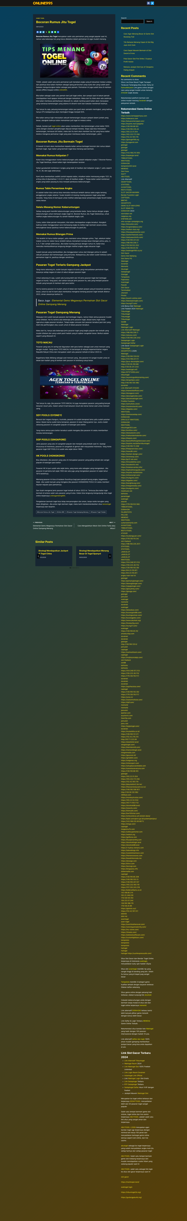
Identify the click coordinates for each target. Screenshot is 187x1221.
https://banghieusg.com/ (130, 483)
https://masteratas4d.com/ (131, 406)
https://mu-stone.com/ (130, 930)
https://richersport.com (130, 763)
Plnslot (123, 295)
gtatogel (124, 145)
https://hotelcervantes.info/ (131, 467)
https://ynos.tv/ (127, 697)
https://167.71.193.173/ (130, 803)
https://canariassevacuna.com (133, 768)
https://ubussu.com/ (129, 335)
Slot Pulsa (125, 171)
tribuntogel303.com (129, 428)
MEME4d (146, 1021)
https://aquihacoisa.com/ (130, 686)
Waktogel (124, 261)
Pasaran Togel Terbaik (98, 512)
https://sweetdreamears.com (132, 853)
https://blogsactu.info (129, 869)
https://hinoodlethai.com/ (131, 462)
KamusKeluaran (127, 88)
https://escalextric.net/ (130, 465)
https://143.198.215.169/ (130, 153)
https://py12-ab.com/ (129, 459)
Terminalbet (125, 290)
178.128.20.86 (126, 906)
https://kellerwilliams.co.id (131, 890)
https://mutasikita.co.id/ (130, 731)
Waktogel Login (127, 327)
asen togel (125, 922)
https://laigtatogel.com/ (130, 726)
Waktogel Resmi (130, 1064)
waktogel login (126, 1187)
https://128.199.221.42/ (130, 240)
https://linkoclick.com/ (129, 224)
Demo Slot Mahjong (128, 256)
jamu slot (124, 723)
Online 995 (60, 512)
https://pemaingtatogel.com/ (132, 581)
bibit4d (124, 914)
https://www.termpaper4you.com (134, 116)
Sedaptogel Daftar (128, 343)
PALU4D (124, 515)
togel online (56, 126)
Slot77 (123, 174)
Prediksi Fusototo (128, 401)
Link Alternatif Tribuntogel (134, 1061)
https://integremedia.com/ (131, 486)
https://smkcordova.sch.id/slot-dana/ (135, 816)
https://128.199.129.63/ (130, 356)
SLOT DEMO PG (127, 208)
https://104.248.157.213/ (130, 562)
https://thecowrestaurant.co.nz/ (133, 787)
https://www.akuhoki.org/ (131, 620)
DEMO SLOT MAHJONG (130, 206)
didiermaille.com (127, 871)
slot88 (123, 663)
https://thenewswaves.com (131, 856)
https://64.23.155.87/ (129, 570)
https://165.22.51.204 (129, 132)
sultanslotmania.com (129, 523)
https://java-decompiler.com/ (132, 361)
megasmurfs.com (128, 829)
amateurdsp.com (127, 634)
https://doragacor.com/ (130, 393)
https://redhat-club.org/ (130, 229)
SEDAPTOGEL (126, 182)
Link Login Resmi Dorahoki (134, 1072)
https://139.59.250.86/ (130, 364)
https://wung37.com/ (129, 303)
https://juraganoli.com (129, 142)
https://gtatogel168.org (130, 140)
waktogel (124, 499)
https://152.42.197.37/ (129, 911)
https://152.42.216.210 (129, 737)
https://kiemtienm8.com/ (130, 747)
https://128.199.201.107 (130, 882)
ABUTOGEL (125, 177)
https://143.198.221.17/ (130, 359)
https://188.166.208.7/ (129, 243)
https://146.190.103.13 (129, 879)
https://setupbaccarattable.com (133, 766)
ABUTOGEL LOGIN (128, 1127)
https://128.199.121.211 (130, 734)
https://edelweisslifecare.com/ (133, 935)
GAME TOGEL (40, 18)
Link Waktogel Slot (131, 1067)
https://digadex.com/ (129, 409)
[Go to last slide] (38, 556)
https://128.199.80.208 (130, 877)
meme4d (124, 602)
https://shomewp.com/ (130, 457)
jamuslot (124, 597)
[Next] (109, 556)
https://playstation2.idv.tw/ (131, 784)
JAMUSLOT (125, 552)
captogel (124, 650)
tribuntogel (125, 375)
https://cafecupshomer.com (131, 832)
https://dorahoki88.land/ (130, 805)
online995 (63, 90)
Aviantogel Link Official (133, 1075)
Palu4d (124, 285)
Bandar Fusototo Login (130, 195)
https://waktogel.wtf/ (129, 369)
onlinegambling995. (58, 496)
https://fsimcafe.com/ (129, 811)
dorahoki (124, 385)
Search (124, 18)
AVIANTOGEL (126, 187)
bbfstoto (124, 494)
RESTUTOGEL (126, 190)
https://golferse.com (129, 837)
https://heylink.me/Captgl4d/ (132, 124)
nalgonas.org (126, 216)
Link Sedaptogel (130, 1081)
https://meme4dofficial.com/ (132, 391)
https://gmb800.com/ (129, 758)
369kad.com (126, 795)
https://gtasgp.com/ (128, 591)
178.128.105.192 (127, 898)
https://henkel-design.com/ (131, 454)
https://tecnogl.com (128, 866)
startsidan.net (126, 214)
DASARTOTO (126, 203)
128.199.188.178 (127, 903)
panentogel (125, 496)
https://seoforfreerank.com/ (132, 235)
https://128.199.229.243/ (130, 338)
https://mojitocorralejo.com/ (132, 657)
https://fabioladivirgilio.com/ (132, 301)
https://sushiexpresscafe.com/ (139, 953)
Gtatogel (124, 274)
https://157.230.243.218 (130, 887)
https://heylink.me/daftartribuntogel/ (135, 443)
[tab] (70, 567)
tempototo (125, 940)
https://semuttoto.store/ (130, 404)
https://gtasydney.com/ (130, 589)
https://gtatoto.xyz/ (128, 908)
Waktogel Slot (143, 1093)
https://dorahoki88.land (130, 845)
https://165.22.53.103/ (129, 800)
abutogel (124, 1146)
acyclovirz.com (127, 716)
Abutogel (124, 269)
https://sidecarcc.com (129, 118)
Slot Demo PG (126, 258)
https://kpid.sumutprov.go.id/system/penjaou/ (139, 819)
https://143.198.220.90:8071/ (132, 821)
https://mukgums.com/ (130, 478)
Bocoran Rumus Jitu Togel (45, 512)
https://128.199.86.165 (129, 126)
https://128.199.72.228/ (130, 446)
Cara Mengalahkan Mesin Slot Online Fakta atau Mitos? (96, 525)
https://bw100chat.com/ (130, 813)
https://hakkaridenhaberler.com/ (133, 435)
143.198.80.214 (127, 893)
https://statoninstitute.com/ (131, 700)
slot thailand (126, 541)
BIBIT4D (124, 200)
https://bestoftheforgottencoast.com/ (135, 441)
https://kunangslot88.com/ (131, 613)
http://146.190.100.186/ (130, 383)
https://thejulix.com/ (129, 438)
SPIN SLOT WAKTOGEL (130, 420)
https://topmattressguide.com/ (133, 470)
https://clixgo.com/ (128, 824)
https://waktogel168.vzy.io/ (131, 251)
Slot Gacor (125, 253)
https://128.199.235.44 (130, 129)
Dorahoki (142, 101)
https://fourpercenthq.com (131, 840)
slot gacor (125, 1177)
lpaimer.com (126, 713)
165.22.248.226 (127, 895)
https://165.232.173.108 (130, 134)
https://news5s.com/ (129, 808)
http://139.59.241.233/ (130, 367)
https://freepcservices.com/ (131, 449)
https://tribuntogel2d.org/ (131, 1192)
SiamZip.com (126, 718)
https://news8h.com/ (129, 451)
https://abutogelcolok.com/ (131, 396)
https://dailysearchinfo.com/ (132, 237)
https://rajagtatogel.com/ (130, 586)
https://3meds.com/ (129, 932)
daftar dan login (138, 1039)
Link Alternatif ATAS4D (130, 388)
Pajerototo (125, 280)
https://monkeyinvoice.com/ (132, 797)
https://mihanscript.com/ (130, 475)
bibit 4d (124, 916)
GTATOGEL (125, 185)
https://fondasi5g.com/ (130, 623)
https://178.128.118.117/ (130, 676)
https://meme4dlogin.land (131, 750)
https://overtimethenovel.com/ (133, 924)
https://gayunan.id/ (128, 755)
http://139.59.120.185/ (129, 792)
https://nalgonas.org (129, 760)
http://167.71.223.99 (129, 739)
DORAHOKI (125, 163)
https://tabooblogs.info (130, 850)
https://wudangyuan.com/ (131, 536)
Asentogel (125, 282)
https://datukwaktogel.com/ (132, 399)
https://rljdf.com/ (127, 702)
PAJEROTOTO (126, 512)
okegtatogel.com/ (128, 745)
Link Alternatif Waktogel (130, 330)
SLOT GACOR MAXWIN (130, 192)
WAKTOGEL (125, 161)
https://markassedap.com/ (131, 414)
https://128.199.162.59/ (130, 568)
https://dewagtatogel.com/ (131, 583)
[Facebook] (148, 3)
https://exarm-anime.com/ (131, 298)
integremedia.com (128, 753)
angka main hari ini (128, 575)
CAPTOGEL (125, 198)
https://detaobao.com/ (130, 610)
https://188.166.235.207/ (130, 544)
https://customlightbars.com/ (132, 937)
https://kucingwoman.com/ (131, 615)
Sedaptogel (125, 272)
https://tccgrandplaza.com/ (131, 227)
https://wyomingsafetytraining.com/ (135, 377)
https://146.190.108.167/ (130, 789)
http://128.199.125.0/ (129, 644)
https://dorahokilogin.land (131, 842)
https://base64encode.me (131, 858)
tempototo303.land (128, 166)
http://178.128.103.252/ (130, 245)
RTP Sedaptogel (130, 1084)
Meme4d (124, 266)
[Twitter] (152, 3)
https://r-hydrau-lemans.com (132, 848)
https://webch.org (128, 834)
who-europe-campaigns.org (132, 221)
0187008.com (126, 219)
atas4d (124, 502)
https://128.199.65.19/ (129, 248)
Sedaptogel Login (128, 340)
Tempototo (125, 277)
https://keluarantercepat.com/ (132, 121)
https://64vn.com (128, 864)
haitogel (124, 948)
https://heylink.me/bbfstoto (131, 472)
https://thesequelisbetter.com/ (133, 232)
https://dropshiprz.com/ (130, 380)
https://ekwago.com (129, 861)
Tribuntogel (125, 311)
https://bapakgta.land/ (130, 155)
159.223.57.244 (127, 900)
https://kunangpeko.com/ (131, 618)
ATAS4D (124, 93)
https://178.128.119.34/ (130, 539)
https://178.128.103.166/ (130, 504)
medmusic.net (126, 491)
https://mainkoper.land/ (130, 1182)
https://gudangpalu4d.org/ (131, 1197)
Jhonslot (124, 293)
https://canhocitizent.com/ (131, 652)
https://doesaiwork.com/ (130, 433)
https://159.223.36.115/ (130, 565)
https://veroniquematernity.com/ (133, 927)
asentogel (125, 919)
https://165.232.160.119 (130, 885)
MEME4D (124, 169)
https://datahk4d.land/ (130, 742)
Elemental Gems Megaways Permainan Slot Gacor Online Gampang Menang (52, 525)
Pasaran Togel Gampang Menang (77, 512)
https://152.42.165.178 (129, 137)
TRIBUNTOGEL (127, 158)
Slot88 (123, 322)
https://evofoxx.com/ (129, 430)
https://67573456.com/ (130, 372)
